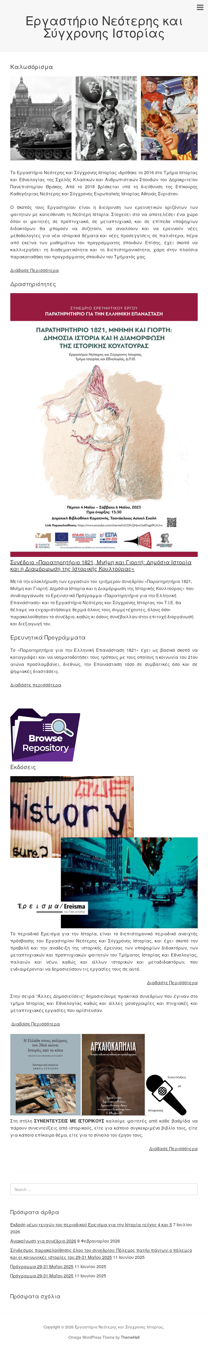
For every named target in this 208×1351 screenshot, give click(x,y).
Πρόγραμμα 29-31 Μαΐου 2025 (41, 1266)
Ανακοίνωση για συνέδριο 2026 (43, 1241)
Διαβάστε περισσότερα (35, 685)
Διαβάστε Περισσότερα (172, 982)
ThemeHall (130, 1337)
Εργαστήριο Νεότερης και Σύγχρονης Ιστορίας (104, 26)
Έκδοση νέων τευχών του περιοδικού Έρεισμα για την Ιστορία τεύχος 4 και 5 (91, 1224)
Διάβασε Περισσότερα (34, 270)
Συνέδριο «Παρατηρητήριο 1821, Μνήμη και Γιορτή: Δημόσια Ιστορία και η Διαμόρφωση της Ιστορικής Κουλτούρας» (100, 565)
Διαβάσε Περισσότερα (35, 1024)
